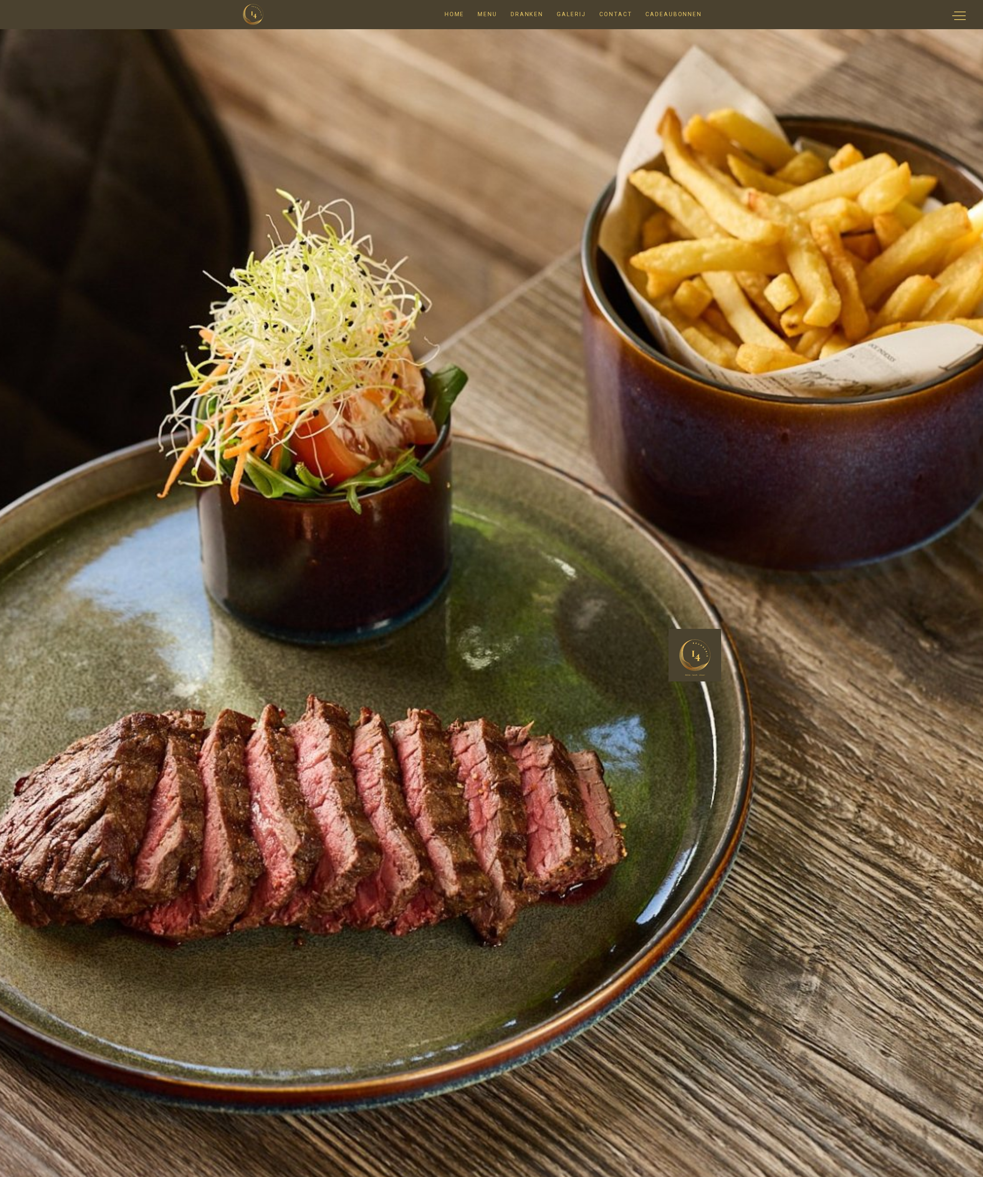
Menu (487, 14)
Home (455, 14)
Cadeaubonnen (673, 14)
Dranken (527, 14)
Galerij (571, 14)
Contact (615, 14)
